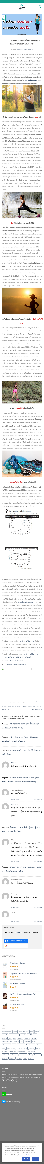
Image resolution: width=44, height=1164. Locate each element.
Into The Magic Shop (23, 1031)
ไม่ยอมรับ (26, 1159)
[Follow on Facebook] (3, 1080)
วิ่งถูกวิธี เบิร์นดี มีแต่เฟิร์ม (30, 654)
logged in (18, 932)
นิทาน (10, 1038)
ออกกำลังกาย (31, 1048)
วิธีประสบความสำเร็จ (30, 1045)
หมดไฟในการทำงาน (11, 1048)
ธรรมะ (35, 1035)
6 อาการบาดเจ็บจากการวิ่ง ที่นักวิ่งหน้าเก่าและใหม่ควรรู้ (17, 657)
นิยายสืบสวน (20, 1038)
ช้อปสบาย (13, 804)
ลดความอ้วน (28, 702)
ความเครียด (23, 1035)
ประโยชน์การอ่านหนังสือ (7, 1041)
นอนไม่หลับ (4, 1038)
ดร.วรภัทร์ (30, 1035)
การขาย (31, 1031)
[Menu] (3, 6)
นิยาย (14, 1038)
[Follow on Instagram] (7, 1080)
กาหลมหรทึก (4, 1035)
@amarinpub (9, 1094)
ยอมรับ (35, 1159)
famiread (15, 1031)
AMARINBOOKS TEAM (28, 49)
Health (22, 38)
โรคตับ (24, 1058)
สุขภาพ (12, 763)
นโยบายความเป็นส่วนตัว (24, 1155)
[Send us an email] (15, 1080)
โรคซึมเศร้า (19, 1058)
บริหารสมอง (34, 1038)
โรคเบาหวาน (30, 1058)
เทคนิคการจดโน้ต (14, 1055)
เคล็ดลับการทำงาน (32, 1051)
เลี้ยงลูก (30, 1055)
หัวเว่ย (25, 1048)
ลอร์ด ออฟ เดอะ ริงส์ (6, 1045)
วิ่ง (36, 702)
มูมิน (22, 1041)
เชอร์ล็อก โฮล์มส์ (5, 1055)
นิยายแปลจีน (27, 1038)
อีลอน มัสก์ (38, 1048)
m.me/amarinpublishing (13, 1101)
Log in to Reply (38, 772)
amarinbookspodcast (6, 1031)
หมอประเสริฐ (19, 1048)
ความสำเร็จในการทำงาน (14, 1035)
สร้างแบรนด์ (39, 1045)
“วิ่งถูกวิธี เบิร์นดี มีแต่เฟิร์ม (25, 602)
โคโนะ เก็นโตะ (12, 1058)
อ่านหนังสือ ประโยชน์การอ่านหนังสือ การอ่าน (17, 1051)
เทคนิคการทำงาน (23, 1055)
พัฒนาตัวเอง (16, 1041)
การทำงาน (37, 1031)
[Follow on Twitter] (11, 1080)
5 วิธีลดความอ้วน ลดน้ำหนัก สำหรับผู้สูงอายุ (15, 664)
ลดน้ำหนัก (34, 702)
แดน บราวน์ (4, 1058)
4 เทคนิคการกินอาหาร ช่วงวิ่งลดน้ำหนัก (13, 661)
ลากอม (13, 1045)
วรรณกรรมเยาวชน (20, 1045)
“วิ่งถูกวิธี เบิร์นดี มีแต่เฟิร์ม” (30, 80)
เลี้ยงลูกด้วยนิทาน (37, 1055)
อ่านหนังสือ (4, 1051)
